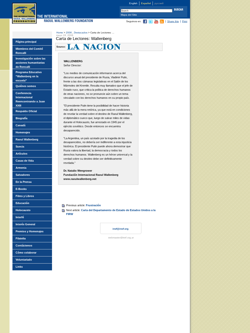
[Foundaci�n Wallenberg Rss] (162, 22)
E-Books (21, 188)
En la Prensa (23, 181)
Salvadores (23, 174)
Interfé (20, 217)
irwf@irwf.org (120, 228)
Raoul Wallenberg (27, 139)
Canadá (20, 125)
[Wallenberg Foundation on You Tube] (156, 22)
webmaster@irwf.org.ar (121, 237)
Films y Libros (25, 196)
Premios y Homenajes (29, 231)
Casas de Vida (25, 160)
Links (19, 266)
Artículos (21, 153)
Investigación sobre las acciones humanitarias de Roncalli (30, 62)
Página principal (26, 41)
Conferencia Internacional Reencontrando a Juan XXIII (30, 99)
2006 (69, 32)
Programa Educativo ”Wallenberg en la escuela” (29, 76)
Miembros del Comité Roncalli (29, 50)
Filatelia (21, 238)
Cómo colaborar (26, 252)
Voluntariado (24, 259)
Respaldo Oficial (26, 111)
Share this (173, 21)
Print (184, 21)
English (133, 3)
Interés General (25, 224)
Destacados (80, 32)
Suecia (20, 146)
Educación (22, 203)
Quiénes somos (26, 86)
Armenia (21, 167)
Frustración (93, 205)
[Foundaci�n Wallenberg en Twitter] (151, 22)
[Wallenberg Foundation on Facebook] (145, 22)
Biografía (21, 118)
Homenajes (23, 132)
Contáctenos (24, 245)
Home (59, 32)
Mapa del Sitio (129, 14)
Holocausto (23, 210)
